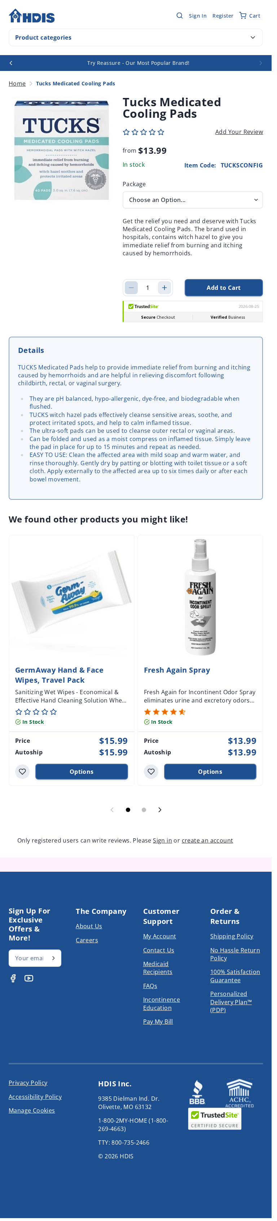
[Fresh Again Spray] (200, 597)
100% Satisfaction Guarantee (235, 976)
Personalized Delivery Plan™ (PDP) (231, 1002)
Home (17, 83)
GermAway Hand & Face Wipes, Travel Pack (59, 675)
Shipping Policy (232, 936)
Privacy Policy (28, 1083)
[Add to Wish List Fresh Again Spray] (151, 771)
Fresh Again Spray (177, 670)
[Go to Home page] (32, 16)
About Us (89, 926)
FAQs (150, 986)
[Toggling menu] (252, 37)
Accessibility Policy (35, 1097)
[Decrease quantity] (131, 287)
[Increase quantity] (164, 287)
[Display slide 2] (144, 810)
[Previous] (10, 63)
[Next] (260, 63)
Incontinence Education (161, 1003)
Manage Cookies (32, 1110)
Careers (87, 940)
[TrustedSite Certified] (215, 1119)
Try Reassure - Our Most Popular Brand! (138, 62)
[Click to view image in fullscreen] (62, 149)
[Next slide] (160, 810)
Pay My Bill (158, 1021)
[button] (143, 132)
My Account (159, 936)
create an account (207, 840)
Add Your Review (239, 132)
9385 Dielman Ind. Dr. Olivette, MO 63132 (128, 1102)
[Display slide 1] (128, 810)
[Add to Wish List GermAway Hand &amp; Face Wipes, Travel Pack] (22, 771)
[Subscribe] (53, 958)
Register (222, 15)
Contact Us (159, 950)
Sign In (198, 15)
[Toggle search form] (179, 15)
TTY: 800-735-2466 (123, 1142)
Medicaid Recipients (158, 968)
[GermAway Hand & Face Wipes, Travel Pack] (71, 597)
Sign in (162, 840)
